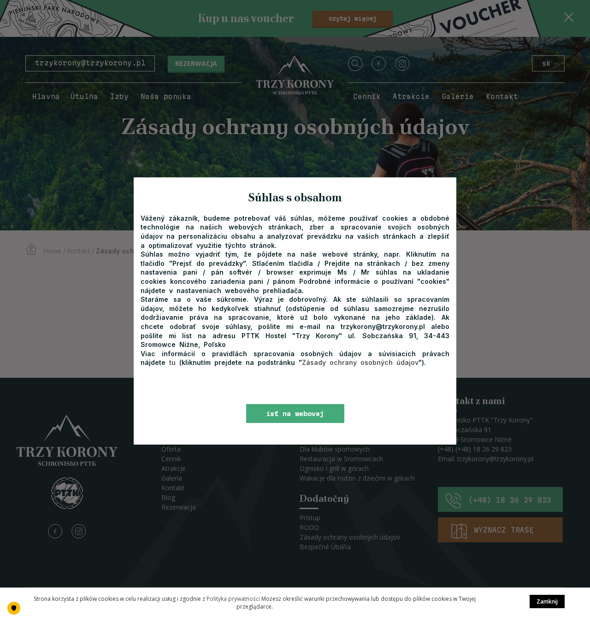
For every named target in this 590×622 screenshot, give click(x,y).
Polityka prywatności (233, 599)
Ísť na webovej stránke (295, 416)
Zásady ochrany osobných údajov (360, 362)
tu (174, 362)
